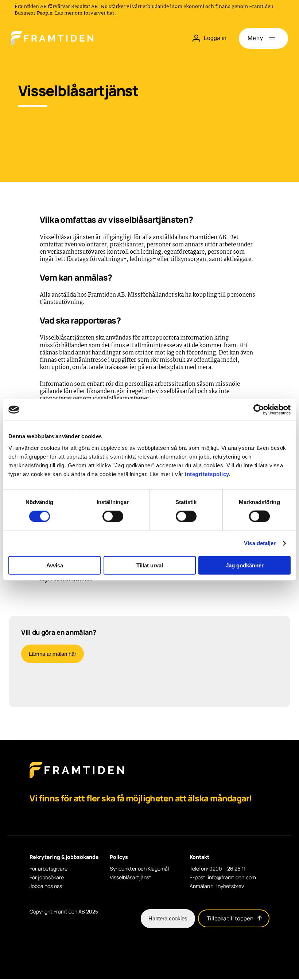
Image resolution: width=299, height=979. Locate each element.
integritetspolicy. (207, 474)
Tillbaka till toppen (230, 918)
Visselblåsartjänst (130, 877)
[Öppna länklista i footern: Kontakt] (192, 865)
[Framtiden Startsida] (77, 778)
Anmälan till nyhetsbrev (217, 886)
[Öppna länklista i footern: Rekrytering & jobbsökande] (32, 865)
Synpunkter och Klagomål (139, 868)
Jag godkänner (245, 565)
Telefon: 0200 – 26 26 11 (217, 868)
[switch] (112, 516)
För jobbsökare (47, 877)
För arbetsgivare (48, 868)
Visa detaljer (260, 543)
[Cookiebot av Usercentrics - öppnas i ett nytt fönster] (259, 409)
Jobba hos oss (46, 886)
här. (111, 13)
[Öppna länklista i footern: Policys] (112, 865)
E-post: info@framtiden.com (223, 877)
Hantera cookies (167, 918)
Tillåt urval (149, 565)
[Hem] (52, 38)
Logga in (215, 38)
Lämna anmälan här (52, 654)
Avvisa (54, 565)
